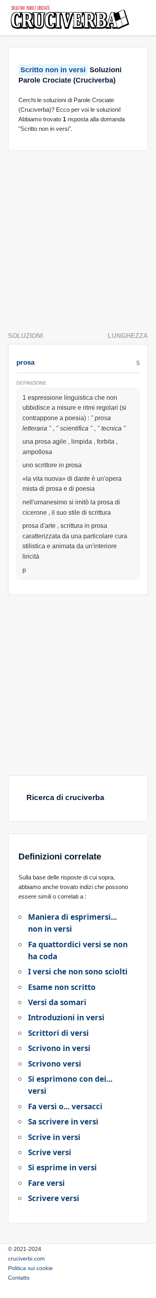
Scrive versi (49, 1152)
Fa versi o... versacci (65, 1106)
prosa (25, 362)
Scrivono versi (54, 1064)
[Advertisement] (78, 238)
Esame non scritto (62, 987)
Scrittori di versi (58, 1033)
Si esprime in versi (62, 1167)
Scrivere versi (53, 1198)
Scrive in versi (54, 1137)
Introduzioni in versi (66, 1017)
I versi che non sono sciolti (78, 971)
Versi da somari (57, 1002)
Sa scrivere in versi (63, 1121)
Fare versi (46, 1183)
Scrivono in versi (59, 1048)
